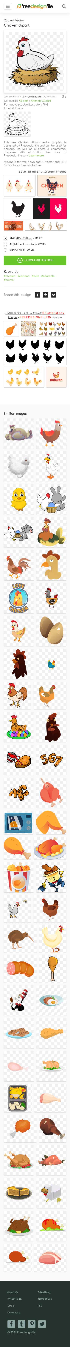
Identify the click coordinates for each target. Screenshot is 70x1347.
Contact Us (13, 1312)
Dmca (10, 1306)
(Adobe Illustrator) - (28, 244)
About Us (12, 1292)
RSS (40, 1306)
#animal (9, 280)
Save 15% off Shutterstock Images (42, 171)
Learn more (36, 155)
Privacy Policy (14, 1299)
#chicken (9, 276)
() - (26, 238)
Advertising (44, 1292)
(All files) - (22, 250)
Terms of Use (45, 1299)
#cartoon (23, 276)
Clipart (23, 100)
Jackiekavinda (34, 97)
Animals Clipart (41, 100)
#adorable (48, 276)
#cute (35, 276)
